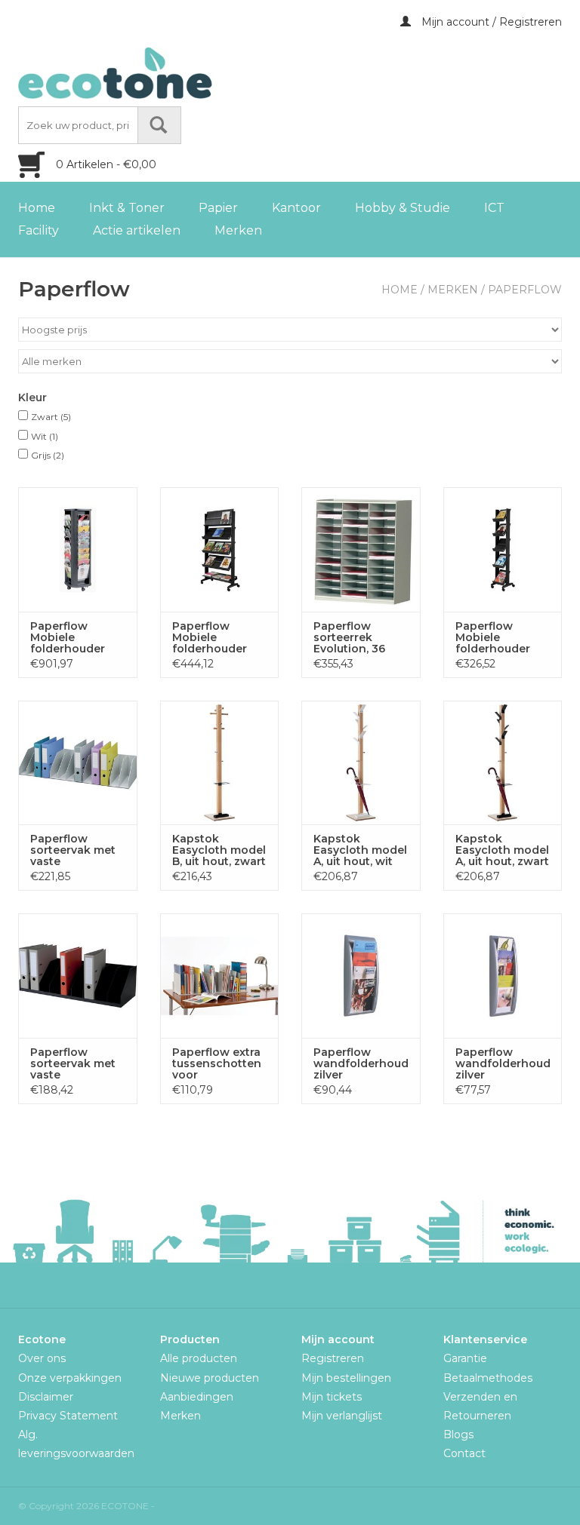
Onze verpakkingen (70, 1378)
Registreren (332, 1358)
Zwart (51, 416)
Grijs (47, 455)
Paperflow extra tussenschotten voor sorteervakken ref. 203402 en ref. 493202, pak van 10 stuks (217, 1064)
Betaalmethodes (487, 1378)
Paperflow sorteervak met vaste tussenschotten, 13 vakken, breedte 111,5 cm (76, 850)
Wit (44, 436)
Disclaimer (45, 1397)
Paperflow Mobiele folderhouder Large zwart (209, 638)
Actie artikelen (136, 230)
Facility (38, 230)
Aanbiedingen (196, 1397)
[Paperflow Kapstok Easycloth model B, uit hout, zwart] (219, 763)
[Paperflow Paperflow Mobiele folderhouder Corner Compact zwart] (503, 549)
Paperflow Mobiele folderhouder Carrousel (67, 638)
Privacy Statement (68, 1415)
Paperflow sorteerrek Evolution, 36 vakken (349, 638)
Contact (464, 1453)
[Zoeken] (159, 125)
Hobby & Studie (402, 208)
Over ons (42, 1358)
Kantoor (296, 208)
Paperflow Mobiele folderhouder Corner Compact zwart (501, 638)
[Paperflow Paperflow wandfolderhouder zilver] (361, 975)
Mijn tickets (331, 1397)
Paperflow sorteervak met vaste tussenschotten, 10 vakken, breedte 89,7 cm (76, 1064)
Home (36, 208)
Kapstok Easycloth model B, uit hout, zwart (219, 850)
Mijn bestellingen (346, 1378)
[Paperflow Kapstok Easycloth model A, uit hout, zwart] (503, 763)
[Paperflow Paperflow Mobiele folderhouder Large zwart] (219, 549)
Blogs (458, 1434)
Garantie (465, 1358)
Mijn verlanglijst (341, 1415)
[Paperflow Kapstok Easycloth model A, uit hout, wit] (361, 763)
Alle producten (198, 1358)
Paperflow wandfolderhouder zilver (361, 1064)
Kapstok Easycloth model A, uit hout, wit (360, 850)
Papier (218, 208)
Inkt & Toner (127, 208)
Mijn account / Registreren (490, 22)
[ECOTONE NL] (146, 73)
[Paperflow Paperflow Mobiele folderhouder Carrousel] (77, 549)
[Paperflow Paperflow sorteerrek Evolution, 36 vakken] (361, 549)
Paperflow (525, 289)
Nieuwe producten (209, 1378)
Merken (238, 230)
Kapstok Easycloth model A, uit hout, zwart (502, 850)
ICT (494, 208)
